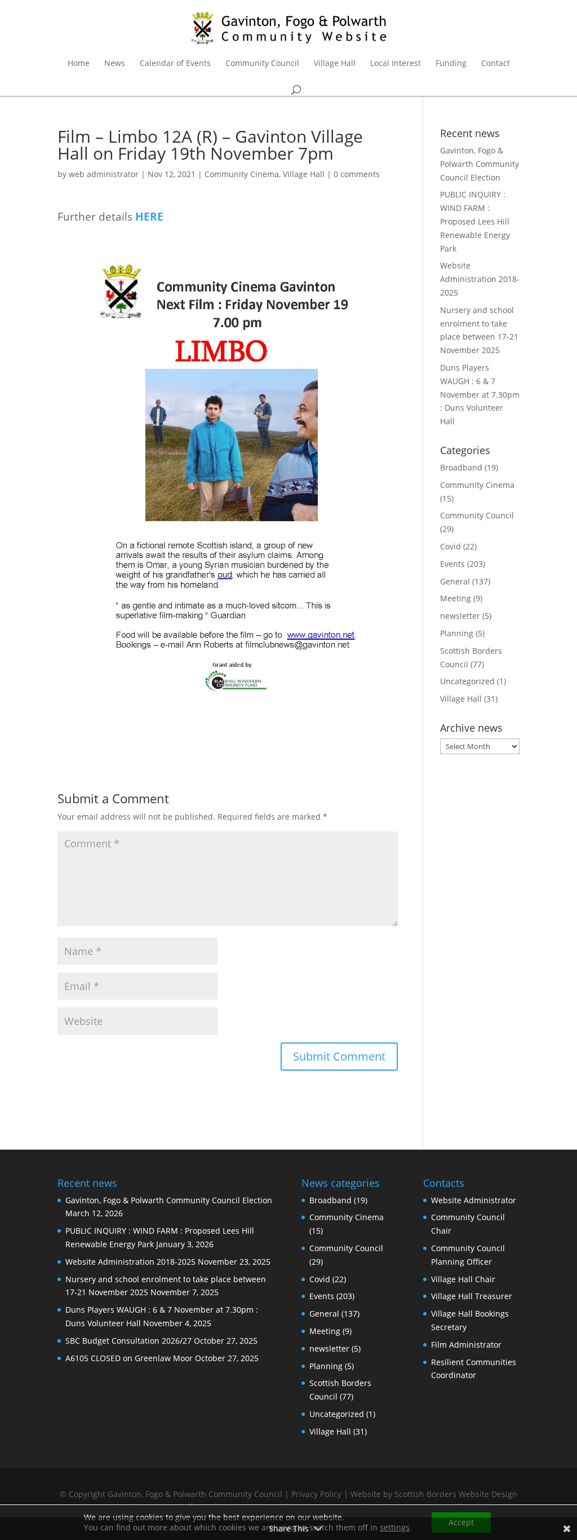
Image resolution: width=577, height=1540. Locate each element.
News (114, 63)
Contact (495, 63)
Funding (451, 63)
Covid (450, 546)
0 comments (357, 174)
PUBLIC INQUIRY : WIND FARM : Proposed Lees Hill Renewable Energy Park (475, 221)
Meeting (455, 598)
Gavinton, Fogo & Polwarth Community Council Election (479, 164)
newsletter (460, 615)
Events (452, 563)
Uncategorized (467, 681)
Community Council (262, 63)
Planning (456, 633)
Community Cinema (242, 174)
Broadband (461, 467)
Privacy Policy (316, 1494)
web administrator (104, 174)
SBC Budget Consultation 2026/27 (128, 1340)
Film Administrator (466, 1344)
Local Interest (395, 63)
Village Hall (335, 63)
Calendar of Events (175, 63)
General (455, 581)
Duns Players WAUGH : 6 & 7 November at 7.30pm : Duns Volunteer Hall (480, 394)
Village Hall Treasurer (471, 1296)
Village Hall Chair (463, 1279)
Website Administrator (473, 1200)
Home (79, 63)
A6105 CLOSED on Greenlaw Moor (129, 1358)
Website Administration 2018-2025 (480, 279)
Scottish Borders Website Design (455, 1494)
